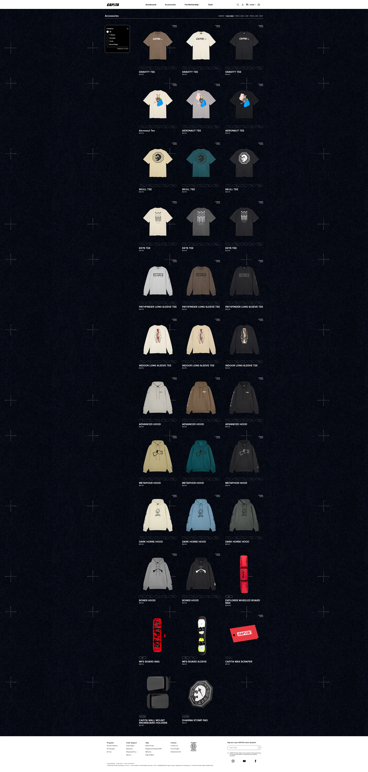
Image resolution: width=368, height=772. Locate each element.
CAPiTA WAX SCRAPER (238, 661)
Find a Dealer (175, 749)
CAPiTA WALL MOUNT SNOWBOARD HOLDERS (153, 721)
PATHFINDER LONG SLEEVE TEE (158, 306)
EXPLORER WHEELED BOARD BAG (242, 601)
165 (229, 596)
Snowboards (151, 5)
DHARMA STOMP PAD (195, 720)
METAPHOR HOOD (150, 483)
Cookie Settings (111, 763)
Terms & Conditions (129, 763)
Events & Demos (112, 746)
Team (210, 5)
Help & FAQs (149, 755)
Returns (128, 755)
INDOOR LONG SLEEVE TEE (155, 365)
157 (186, 657)
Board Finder (149, 746)
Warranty (148, 752)
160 (143, 657)
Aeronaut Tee (147, 130)
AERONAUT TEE (191, 130)
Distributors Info (176, 752)
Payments (129, 749)
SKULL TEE (145, 189)
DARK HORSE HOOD (151, 541)
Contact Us (174, 746)
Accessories (170, 5)
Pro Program (111, 749)
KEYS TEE (144, 248)
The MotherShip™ (191, 5)
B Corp (109, 752)
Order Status (130, 746)
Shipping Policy (131, 752)
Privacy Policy (119, 763)
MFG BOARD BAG (149, 661)
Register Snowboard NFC (153, 749)
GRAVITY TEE (147, 71)
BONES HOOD (147, 600)
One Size (142, 716)
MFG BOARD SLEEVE (194, 661)
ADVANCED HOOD (150, 424)
